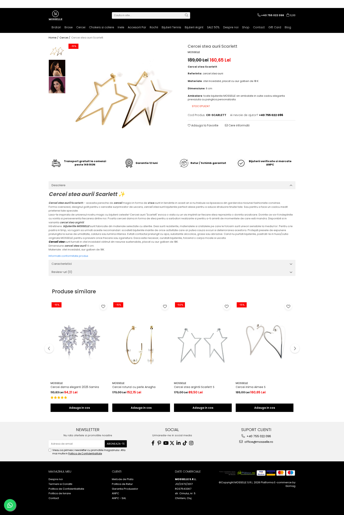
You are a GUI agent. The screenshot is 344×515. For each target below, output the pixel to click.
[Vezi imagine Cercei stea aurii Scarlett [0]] (57, 51)
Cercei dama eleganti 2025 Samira (75, 387)
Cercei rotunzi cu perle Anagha (133, 387)
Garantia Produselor (125, 489)
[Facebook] (152, 443)
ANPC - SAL (119, 498)
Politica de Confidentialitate (85, 453)
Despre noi (230, 27)
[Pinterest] (159, 443)
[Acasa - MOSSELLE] (68, 15)
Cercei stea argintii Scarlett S (194, 387)
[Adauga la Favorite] (103, 306)
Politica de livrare (60, 493)
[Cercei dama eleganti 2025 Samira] (79, 340)
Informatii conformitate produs (68, 256)
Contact (259, 27)
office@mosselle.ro (258, 442)
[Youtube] (165, 443)
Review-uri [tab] (62, 272)
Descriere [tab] (58, 185)
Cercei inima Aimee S (251, 387)
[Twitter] (172, 443)
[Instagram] (191, 443)
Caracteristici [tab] (62, 264)
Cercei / (65, 37)
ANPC (115, 493)
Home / (54, 37)
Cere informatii (238, 125)
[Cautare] (186, 15)
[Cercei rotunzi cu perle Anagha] (141, 340)
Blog (288, 27)
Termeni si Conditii (60, 484)
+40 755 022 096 (258, 436)
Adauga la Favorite (204, 125)
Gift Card (274, 27)
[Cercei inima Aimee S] (264, 340)
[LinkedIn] (178, 443)
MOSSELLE (194, 52)
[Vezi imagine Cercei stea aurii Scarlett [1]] (57, 68)
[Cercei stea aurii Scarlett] (122, 98)
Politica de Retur (122, 484)
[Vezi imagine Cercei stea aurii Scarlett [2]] (57, 85)
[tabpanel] (122, 98)
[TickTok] (184, 443)
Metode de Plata (122, 479)
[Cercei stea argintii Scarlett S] (203, 340)
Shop (245, 27)
